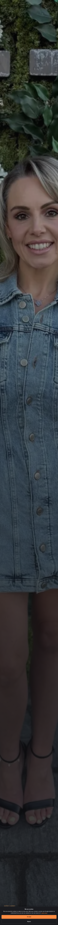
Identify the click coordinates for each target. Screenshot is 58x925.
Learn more (44, 913)
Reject (29, 921)
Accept (29, 917)
